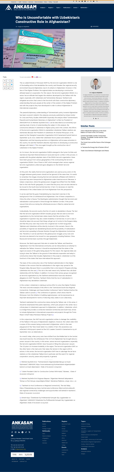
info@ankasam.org (20, 449)
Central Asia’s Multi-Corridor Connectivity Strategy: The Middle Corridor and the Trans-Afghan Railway (94, 137)
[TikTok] (88, 1)
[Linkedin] (79, 1)
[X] (91, 1)
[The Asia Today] (22, 454)
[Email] (4, 88)
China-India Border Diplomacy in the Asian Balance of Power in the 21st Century (93, 131)
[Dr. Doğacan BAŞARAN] (96, 84)
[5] (53, 315)
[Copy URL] (11, 88)
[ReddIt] (4, 84)
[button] (97, 1)
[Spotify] (82, 1)
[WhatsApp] (8, 84)
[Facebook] (74, 1)
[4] (36, 292)
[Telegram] (85, 1)
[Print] (8, 88)
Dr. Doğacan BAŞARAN (22, 26)
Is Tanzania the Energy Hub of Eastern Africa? (95, 147)
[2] (34, 145)
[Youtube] (94, 1)
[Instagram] (76, 1)
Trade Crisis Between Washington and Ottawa (95, 150)
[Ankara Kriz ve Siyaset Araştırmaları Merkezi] (20, 8)
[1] (49, 122)
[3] (37, 270)
